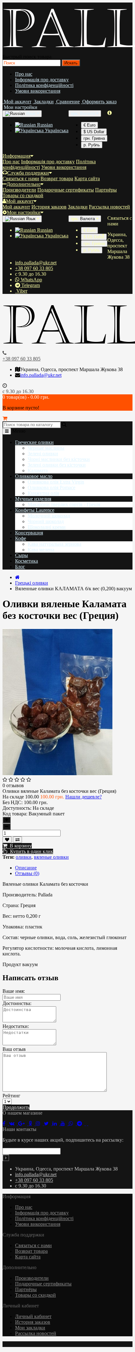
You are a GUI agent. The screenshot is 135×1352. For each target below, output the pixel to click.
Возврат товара (56, 178)
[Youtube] (65, 1123)
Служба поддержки (28, 173)
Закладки (78, 206)
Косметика (26, 561)
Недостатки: (16, 1026)
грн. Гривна (94, 138)
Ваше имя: (14, 991)
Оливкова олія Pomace (51, 487)
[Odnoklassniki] (32, 1123)
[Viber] (87, 1123)
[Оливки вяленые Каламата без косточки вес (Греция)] (57, 774)
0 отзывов (13, 785)
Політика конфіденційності (44, 85)
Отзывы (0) (27, 873)
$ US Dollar (94, 131)
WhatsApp (30, 279)
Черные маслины (46, 448)
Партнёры (106, 189)
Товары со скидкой (23, 195)
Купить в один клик (30, 851)
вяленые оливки (51, 857)
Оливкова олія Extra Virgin (56, 481)
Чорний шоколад (46, 521)
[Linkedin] (56, 1123)
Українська (56, 130)
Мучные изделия (33, 498)
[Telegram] (81, 1123)
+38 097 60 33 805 (34, 268)
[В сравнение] (17, 839)
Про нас (23, 74)
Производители (19, 189)
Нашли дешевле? (83, 796)
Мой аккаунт (20, 201)
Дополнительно (23, 184)
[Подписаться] (6, 1158)
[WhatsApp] (73, 1123)
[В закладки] (7, 839)
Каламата (38, 470)
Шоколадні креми (47, 527)
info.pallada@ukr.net (36, 262)
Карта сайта (87, 178)
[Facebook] (6, 1123)
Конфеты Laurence (34, 510)
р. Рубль (92, 145)
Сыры (21, 555)
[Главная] (17, 577)
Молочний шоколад (49, 515)
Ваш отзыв (14, 1049)
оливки (23, 857)
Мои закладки (30, 1327)
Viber (21, 291)
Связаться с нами (21, 178)
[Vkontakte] (13, 1123)
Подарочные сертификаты (65, 189)
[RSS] (40, 1123)
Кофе (20, 538)
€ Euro (89, 125)
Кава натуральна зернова (54, 544)
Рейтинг (11, 1095)
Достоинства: (17, 1003)
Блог (20, 566)
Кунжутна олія (43, 493)
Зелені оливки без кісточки (57, 465)
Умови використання (37, 91)
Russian (44, 124)
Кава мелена (41, 549)
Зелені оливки (43, 453)
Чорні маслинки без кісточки (59, 459)
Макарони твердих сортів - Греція (64, 504)
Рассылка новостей (109, 206)
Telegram (30, 285)
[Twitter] (48, 1123)
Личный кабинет (33, 1316)
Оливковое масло (33, 476)
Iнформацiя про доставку (42, 79)
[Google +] (23, 1123)
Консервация (29, 532)
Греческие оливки (34, 442)
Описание (26, 867)
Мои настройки (23, 212)
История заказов (49, 206)
